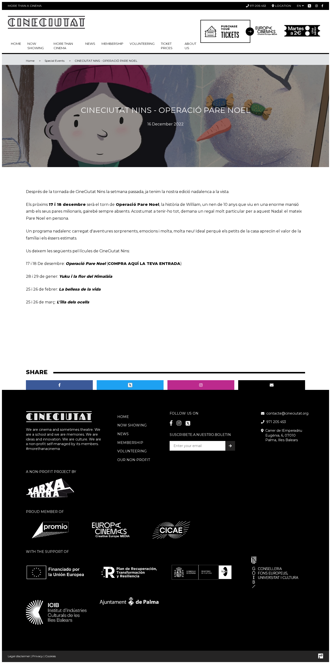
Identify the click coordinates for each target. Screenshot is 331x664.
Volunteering (142, 44)
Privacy (37, 656)
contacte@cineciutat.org (287, 413)
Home (16, 44)
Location (283, 6)
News (90, 44)
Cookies (50, 656)
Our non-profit (133, 460)
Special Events (54, 60)
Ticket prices (167, 46)
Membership (130, 442)
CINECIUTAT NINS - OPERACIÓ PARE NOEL (106, 60)
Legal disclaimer (19, 656)
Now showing (35, 46)
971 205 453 (258, 6)
